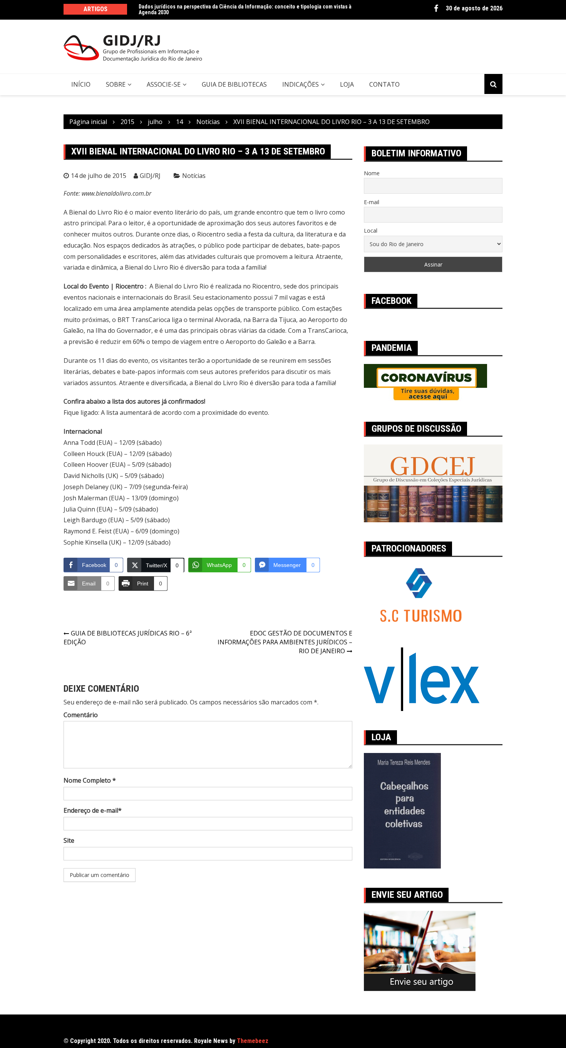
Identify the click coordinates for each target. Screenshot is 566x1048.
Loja (347, 84)
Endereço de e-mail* (93, 810)
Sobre (116, 84)
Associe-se (164, 84)
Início (80, 84)
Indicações (300, 84)
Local (370, 230)
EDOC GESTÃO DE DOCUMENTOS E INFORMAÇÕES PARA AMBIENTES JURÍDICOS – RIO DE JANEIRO (285, 642)
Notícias (194, 175)
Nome (372, 173)
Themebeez (252, 1041)
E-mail (371, 202)
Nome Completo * (90, 780)
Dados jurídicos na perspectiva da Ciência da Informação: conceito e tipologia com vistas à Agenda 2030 (245, 9)
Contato (384, 84)
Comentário (81, 715)
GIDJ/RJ (150, 175)
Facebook (436, 8)
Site (69, 840)
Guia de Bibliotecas (234, 84)
